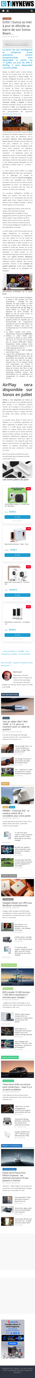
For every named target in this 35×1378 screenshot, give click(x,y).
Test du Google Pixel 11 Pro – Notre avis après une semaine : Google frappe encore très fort (23, 749)
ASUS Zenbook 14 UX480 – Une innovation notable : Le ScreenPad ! (15, 652)
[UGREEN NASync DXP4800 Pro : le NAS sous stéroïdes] (7, 936)
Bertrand (15, 36)
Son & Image (7, 18)
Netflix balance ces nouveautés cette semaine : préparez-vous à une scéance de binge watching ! (23, 1031)
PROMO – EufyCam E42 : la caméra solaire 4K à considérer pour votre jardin (17, 813)
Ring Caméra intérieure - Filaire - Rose (16, 544)
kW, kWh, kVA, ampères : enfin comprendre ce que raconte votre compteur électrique (22, 850)
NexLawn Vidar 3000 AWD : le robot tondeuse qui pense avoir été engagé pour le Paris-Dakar (23, 863)
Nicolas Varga (18, 731)
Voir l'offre (17, 517)
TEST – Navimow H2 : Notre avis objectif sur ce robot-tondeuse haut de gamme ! (23, 771)
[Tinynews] (3, 11)
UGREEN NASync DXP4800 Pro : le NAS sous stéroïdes (23, 938)
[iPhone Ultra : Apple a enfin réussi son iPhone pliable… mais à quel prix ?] (7, 1207)
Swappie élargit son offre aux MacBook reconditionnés (17, 904)
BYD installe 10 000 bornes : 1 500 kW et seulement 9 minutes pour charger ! (17, 995)
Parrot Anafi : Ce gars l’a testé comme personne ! (17, 664)
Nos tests (6, 718)
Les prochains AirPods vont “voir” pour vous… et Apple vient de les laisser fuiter (23, 1221)
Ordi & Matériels (8, 899)
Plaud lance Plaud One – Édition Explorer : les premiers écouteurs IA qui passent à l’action (15, 1176)
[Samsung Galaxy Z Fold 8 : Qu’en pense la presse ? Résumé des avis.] (7, 1196)
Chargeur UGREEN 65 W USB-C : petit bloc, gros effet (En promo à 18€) (22, 1134)
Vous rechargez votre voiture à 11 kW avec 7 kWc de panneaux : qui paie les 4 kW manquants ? (23, 1044)
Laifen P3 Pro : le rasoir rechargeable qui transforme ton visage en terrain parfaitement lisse (23, 1109)
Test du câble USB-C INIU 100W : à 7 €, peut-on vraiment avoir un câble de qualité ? (16, 725)
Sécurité (12, 807)
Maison (5, 807)
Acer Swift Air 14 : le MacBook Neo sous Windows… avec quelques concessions (23, 927)
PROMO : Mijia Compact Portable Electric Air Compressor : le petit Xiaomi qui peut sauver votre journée (23, 1018)
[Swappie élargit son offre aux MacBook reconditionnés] (17, 880)
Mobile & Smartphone (10, 1169)
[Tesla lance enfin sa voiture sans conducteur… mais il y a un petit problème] (17, 1062)
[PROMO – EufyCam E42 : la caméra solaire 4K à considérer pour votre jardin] (17, 788)
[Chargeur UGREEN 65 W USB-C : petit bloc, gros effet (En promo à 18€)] (7, 1131)
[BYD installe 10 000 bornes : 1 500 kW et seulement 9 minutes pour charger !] (17, 969)
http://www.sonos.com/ (13, 114)
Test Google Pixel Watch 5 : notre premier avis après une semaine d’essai (23, 761)
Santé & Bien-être (8, 1081)
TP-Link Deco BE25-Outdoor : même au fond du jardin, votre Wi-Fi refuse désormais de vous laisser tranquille (23, 836)
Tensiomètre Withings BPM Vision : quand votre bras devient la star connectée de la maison (22, 1122)
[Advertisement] (17, 1251)
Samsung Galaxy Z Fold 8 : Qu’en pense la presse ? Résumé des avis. (23, 1199)
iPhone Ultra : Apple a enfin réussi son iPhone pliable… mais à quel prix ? (23, 1210)
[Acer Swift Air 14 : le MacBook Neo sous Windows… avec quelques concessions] (7, 923)
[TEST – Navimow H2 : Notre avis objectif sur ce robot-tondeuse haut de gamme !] (7, 769)
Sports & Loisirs (8, 988)
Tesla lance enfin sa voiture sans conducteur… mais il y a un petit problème (17, 1087)
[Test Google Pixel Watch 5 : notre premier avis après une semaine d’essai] (7, 758)
